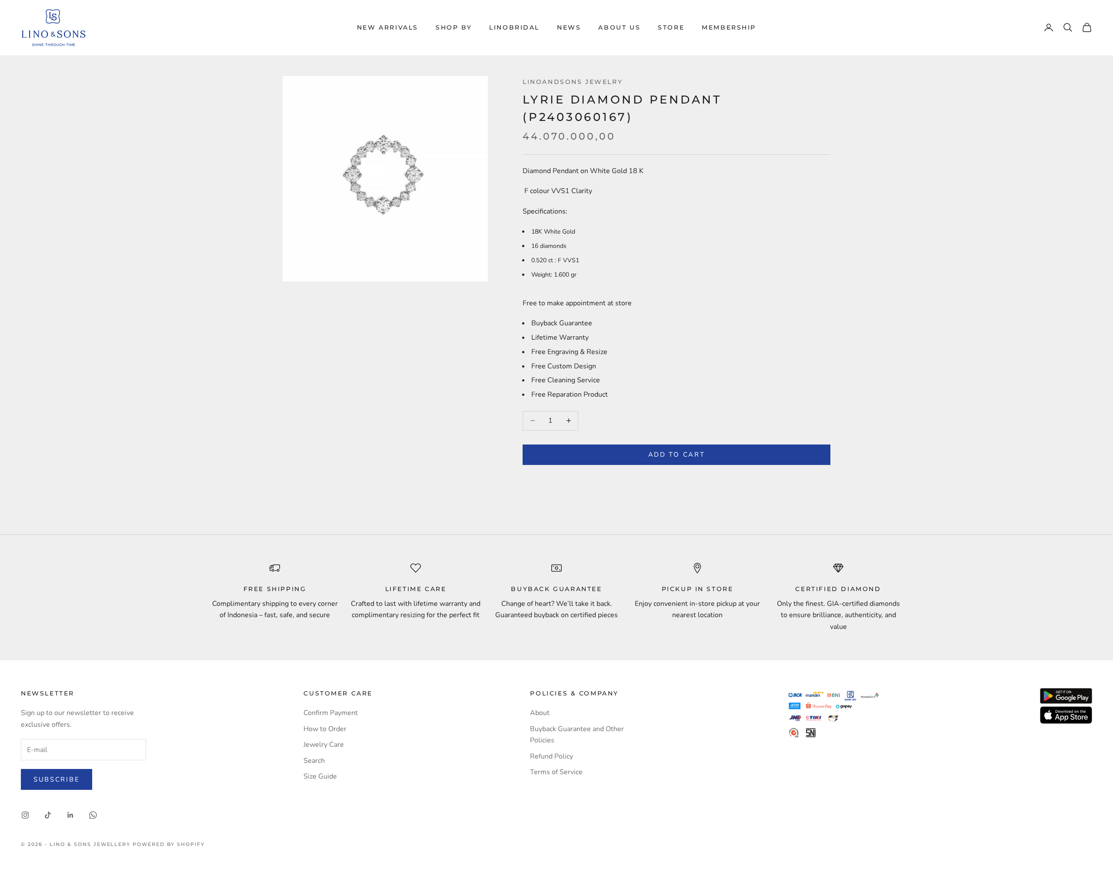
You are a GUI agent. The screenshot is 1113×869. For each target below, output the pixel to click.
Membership (729, 27)
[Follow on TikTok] (47, 815)
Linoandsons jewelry (573, 82)
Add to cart (676, 454)
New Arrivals (387, 27)
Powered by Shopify (169, 844)
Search (314, 760)
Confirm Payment (330, 713)
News (569, 27)
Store (671, 27)
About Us (619, 27)
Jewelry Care (323, 744)
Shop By (454, 27)
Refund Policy (551, 756)
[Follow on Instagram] (25, 815)
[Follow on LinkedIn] (70, 815)
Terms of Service (556, 772)
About (540, 713)
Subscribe (56, 779)
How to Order (325, 729)
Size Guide (320, 776)
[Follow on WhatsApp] (93, 815)
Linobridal (514, 27)
